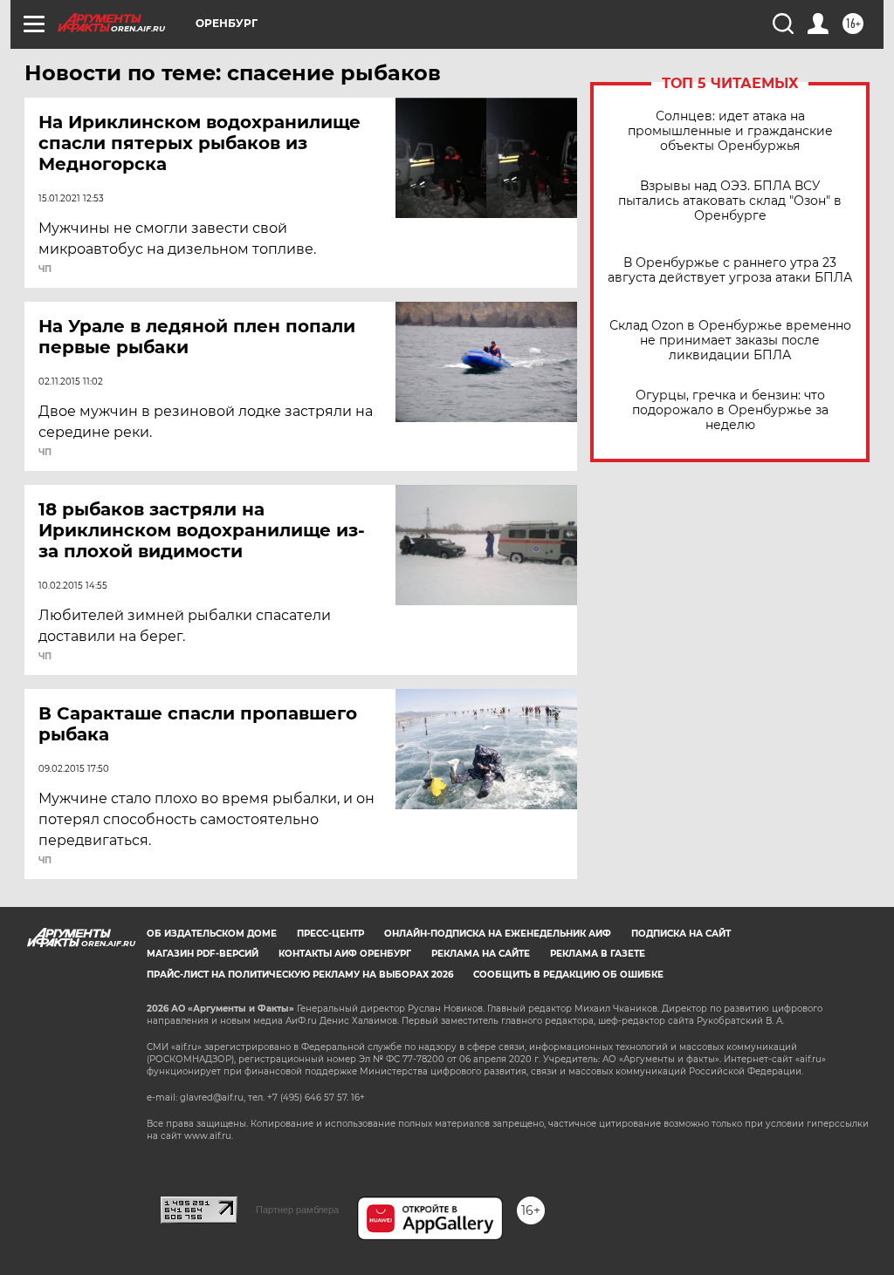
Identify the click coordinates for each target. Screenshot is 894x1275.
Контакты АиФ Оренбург (345, 953)
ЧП (45, 269)
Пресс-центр (330, 933)
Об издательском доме (212, 933)
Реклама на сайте (480, 953)
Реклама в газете (597, 953)
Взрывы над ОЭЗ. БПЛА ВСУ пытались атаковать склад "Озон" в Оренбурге (730, 201)
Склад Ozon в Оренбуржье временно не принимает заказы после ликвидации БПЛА (730, 340)
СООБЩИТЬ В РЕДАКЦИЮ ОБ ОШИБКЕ (568, 974)
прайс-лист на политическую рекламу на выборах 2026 (300, 974)
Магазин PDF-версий (202, 953)
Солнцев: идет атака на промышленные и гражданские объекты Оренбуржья (730, 131)
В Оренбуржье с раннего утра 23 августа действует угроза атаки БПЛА (730, 270)
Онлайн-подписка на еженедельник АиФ (497, 933)
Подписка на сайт (681, 933)
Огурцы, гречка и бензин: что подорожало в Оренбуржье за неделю (730, 410)
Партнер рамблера (297, 1209)
